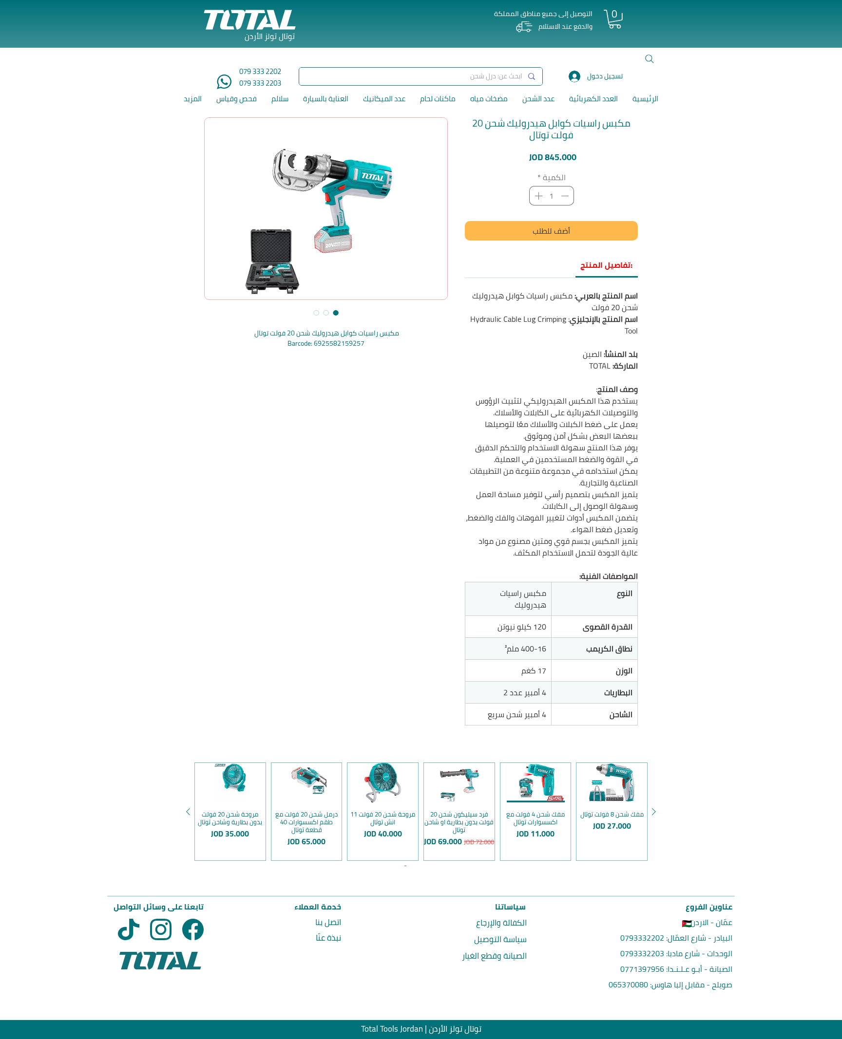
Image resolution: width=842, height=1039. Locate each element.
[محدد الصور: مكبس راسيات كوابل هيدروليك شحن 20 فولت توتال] (336, 312)
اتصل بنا (328, 922)
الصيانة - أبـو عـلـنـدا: (698, 969)
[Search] (649, 59)
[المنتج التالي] (188, 811)
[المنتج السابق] (654, 811)
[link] (606, 265)
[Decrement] (566, 195)
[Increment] (537, 195)
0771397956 (642, 969)
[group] (421, 811)
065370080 (628, 984)
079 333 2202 (260, 71)
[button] (615, 19)
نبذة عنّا (328, 938)
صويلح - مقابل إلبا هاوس (691, 984)
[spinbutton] (551, 195)
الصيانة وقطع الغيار (494, 956)
